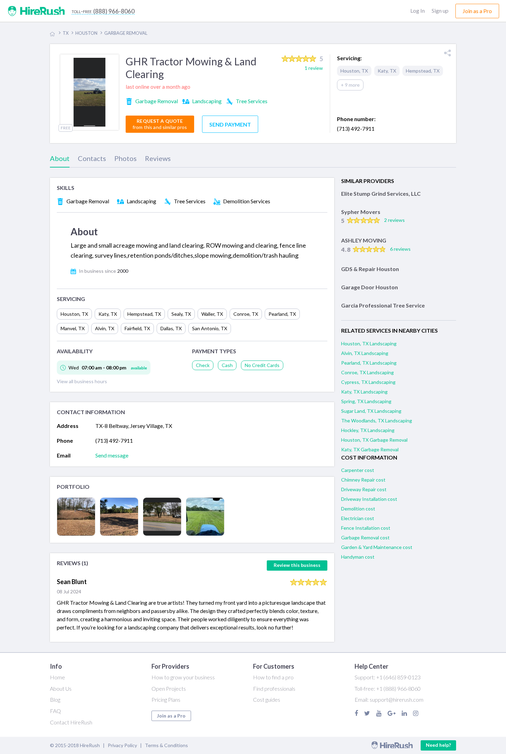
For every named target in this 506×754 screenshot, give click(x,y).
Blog (55, 699)
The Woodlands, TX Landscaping (376, 420)
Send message (111, 455)
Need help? (438, 745)
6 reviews (400, 249)
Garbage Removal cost (365, 537)
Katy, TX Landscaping (364, 392)
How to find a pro (273, 677)
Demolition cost (358, 508)
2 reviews (394, 220)
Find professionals (274, 688)
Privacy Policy (122, 745)
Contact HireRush (71, 722)
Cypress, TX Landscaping (368, 382)
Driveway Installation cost (369, 499)
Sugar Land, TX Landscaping (371, 411)
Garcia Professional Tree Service (383, 305)
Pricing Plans (165, 699)
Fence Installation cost (365, 528)
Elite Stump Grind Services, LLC (381, 193)
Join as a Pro (171, 716)
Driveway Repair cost (364, 489)
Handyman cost (358, 557)
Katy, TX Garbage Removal (370, 449)
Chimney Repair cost (363, 480)
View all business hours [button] (82, 381)
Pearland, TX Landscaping (369, 363)
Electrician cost (357, 518)
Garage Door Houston (369, 287)
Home (57, 677)
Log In (417, 10)
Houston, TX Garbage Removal (374, 440)
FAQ (55, 711)
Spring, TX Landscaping (366, 401)
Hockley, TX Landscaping (367, 430)
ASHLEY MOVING (363, 240)
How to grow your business (183, 677)
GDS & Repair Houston (370, 269)
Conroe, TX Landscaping (367, 372)
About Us (61, 688)
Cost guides (266, 699)
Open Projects (168, 688)
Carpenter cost (357, 470)
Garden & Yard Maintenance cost (376, 547)
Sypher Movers (360, 211)
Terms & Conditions (166, 745)
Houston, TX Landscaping (369, 343)
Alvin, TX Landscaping (364, 353)
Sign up (440, 10)
